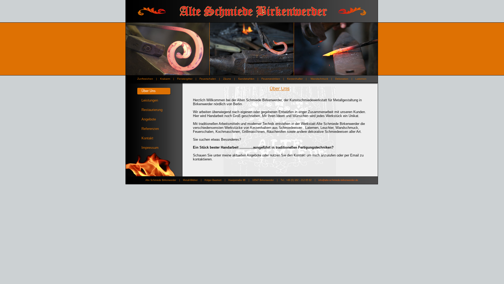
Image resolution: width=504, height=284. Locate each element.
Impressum (150, 148)
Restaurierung (151, 110)
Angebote (148, 119)
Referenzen (150, 129)
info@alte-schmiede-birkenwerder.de (338, 180)
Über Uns (148, 91)
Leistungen (149, 100)
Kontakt (147, 138)
